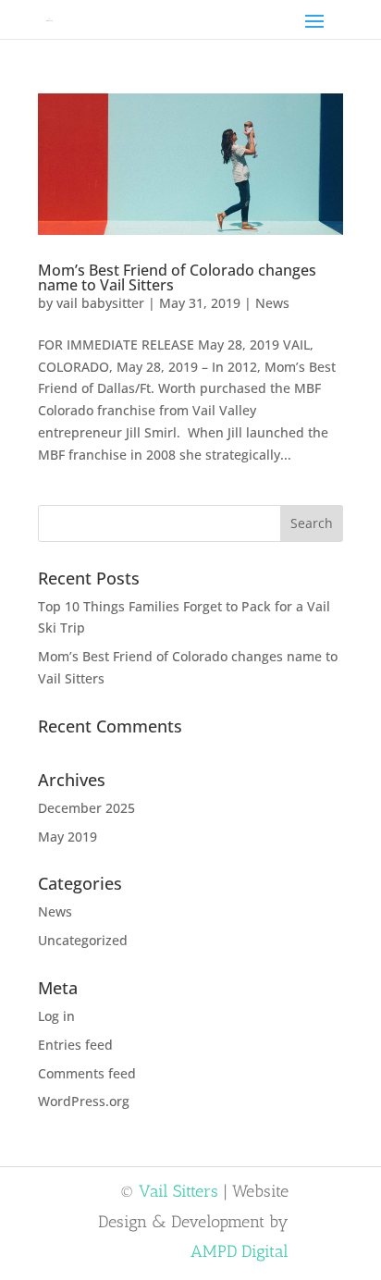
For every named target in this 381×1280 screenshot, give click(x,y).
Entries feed (75, 1044)
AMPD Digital (239, 1251)
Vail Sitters (178, 1191)
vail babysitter (100, 303)
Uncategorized (83, 940)
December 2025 (86, 808)
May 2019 (67, 836)
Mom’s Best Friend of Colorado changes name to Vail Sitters (177, 277)
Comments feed (87, 1073)
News (272, 303)
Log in (56, 1016)
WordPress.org (83, 1101)
